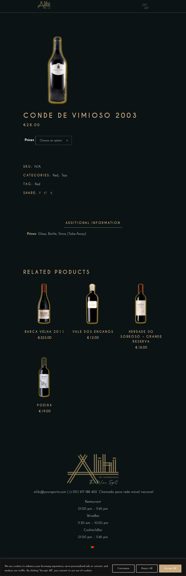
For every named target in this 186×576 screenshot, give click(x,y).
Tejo (64, 175)
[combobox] (53, 140)
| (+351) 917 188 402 (82, 492)
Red (55, 175)
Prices (29, 140)
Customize (123, 568)
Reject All (146, 568)
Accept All (170, 568)
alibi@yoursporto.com (50, 492)
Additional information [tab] (93, 223)
